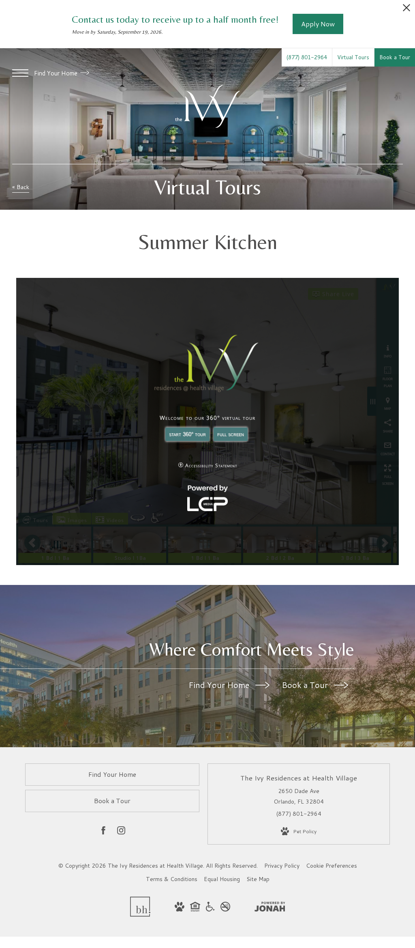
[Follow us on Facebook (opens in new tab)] (103, 832)
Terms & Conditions (171, 879)
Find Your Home (56, 73)
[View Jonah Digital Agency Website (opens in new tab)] (270, 908)
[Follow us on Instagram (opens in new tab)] (121, 832)
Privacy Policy (281, 866)
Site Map (258, 879)
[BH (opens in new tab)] (140, 915)
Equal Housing (222, 879)
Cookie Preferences (331, 866)
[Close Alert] (406, 10)
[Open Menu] (20, 73)
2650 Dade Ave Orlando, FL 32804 (299, 796)
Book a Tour (306, 684)
